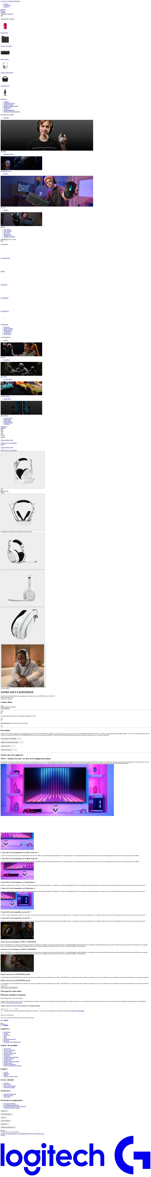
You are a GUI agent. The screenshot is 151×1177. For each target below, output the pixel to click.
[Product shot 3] (23, 551)
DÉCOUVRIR (4, 239)
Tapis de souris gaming (9, 1050)
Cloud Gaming (7, 1060)
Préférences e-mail (8, 1095)
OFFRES (3, 428)
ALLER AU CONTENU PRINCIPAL (10, 1)
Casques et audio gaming (10, 1053)
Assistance (3, 9)
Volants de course (8, 1054)
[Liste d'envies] (2, 432)
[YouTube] (6, 1020)
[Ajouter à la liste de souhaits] (2, 489)
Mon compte (7, 1097)
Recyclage (6, 1040)
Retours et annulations (9, 1087)
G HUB (6, 1072)
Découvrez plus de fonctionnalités (9, 987)
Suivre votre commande (10, 1086)
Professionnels (7, 5)
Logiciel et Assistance (6, 749)
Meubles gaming (8, 1063)
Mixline (6, 1075)
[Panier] (2, 435)
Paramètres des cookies (32, 1133)
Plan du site (41, 1133)
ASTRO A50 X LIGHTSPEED (9, 443)
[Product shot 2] (23, 512)
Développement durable (10, 1039)
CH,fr (3, 11)
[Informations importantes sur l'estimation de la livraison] (2, 719)
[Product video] (23, 666)
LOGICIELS (4, 426)
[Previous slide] (2, 985)
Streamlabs (6, 1073)
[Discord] (7, 1020)
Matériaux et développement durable (9, 742)
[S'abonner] (16, 1009)
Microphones (7, 1055)
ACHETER (3, 14)
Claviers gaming (8, 1051)
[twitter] (3, 1020)
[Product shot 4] (23, 588)
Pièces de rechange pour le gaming (12, 1065)
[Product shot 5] (23, 625)
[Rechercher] (2, 430)
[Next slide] (5, 985)
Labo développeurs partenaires (11, 1105)
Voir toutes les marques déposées (14, 1002)
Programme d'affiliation (9, 1103)
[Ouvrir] (4, 435)
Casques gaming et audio (7, 440)
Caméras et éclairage (9, 1058)
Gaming (3, 437)
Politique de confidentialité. (77, 1011)
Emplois (6, 1033)
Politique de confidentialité (19, 1133)
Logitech (6, 4)
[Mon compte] (2, 434)
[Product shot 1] (23, 470)
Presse (5, 1037)
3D (3, 492)
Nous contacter (7, 1084)
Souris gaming (7, 1048)
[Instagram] (1, 1020)
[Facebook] (4, 1020)
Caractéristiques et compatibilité (8, 738)
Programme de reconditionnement (12, 1042)
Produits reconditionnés (9, 1064)
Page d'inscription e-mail (10, 1094)
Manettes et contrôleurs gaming (11, 1061)
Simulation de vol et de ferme (11, 1057)
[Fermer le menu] (2, 16)
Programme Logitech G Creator (12, 1108)
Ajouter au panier (5, 708)
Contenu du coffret (5, 746)
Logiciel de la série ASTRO (11, 1076)
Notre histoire (7, 1032)
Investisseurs (7, 1035)
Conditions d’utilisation (6, 1133)
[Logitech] (3, 12)
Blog (5, 1036)
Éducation (6, 6)
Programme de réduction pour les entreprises (15, 1106)
